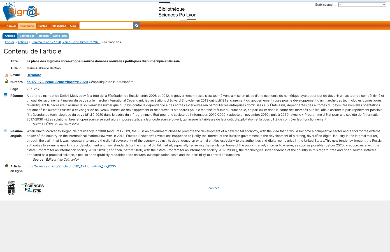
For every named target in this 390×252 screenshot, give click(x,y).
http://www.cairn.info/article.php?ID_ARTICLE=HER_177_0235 (71, 166)
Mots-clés (60, 35)
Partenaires (58, 26)
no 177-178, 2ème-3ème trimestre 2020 (57, 82)
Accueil (11, 26)
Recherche (27, 26)
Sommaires (27, 35)
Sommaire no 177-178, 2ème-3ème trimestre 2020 (66, 42)
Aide (73, 26)
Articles (10, 35)
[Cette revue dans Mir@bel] (6, 75)
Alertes (42, 26)
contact (214, 188)
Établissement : (326, 4)
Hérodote (34, 75)
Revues (44, 35)
